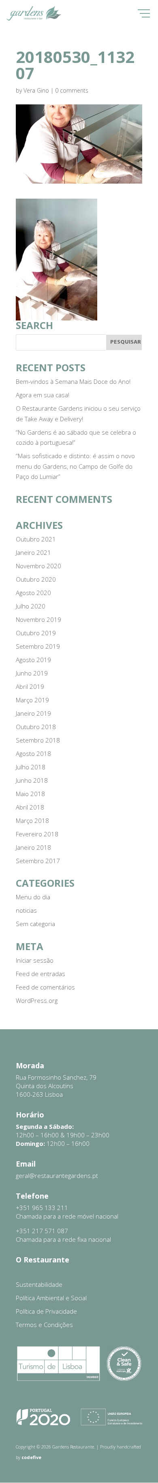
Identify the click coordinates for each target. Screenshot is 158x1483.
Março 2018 (32, 820)
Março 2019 (32, 700)
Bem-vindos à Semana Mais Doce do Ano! (73, 381)
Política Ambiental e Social (51, 1298)
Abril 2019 (30, 686)
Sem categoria (35, 924)
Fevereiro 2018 (37, 834)
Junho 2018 (32, 780)
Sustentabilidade (39, 1284)
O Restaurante (42, 1259)
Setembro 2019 (38, 646)
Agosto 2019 (33, 660)
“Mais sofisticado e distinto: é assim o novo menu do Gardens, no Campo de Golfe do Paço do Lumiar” (75, 466)
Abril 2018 (30, 807)
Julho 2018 (30, 767)
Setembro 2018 (38, 740)
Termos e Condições (44, 1325)
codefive (31, 1457)
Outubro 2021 (36, 539)
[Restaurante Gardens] (34, 19)
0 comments (71, 90)
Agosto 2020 (33, 593)
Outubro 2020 (36, 579)
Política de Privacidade (46, 1311)
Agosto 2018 (33, 753)
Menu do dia (33, 897)
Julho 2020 (30, 606)
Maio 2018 (30, 794)
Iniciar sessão (34, 960)
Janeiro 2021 (33, 552)
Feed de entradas (40, 974)
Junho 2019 (32, 673)
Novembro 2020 (38, 566)
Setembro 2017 (38, 861)
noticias (26, 910)
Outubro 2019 (36, 633)
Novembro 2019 (38, 619)
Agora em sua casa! (42, 395)
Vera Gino (36, 90)
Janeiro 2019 (33, 713)
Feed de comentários (45, 987)
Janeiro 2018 (33, 847)
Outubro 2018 (36, 727)
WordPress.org (37, 1000)
